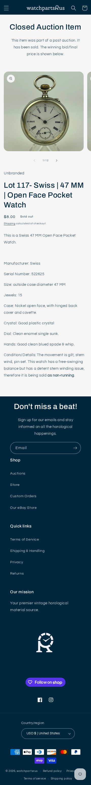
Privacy (16, 562)
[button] (6, 8)
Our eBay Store (23, 508)
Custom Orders (23, 496)
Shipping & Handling (27, 551)
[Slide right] (56, 160)
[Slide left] (34, 160)
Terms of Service (24, 539)
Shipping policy (61, 778)
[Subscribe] (75, 448)
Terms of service (35, 778)
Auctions (18, 473)
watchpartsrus (27, 770)
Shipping (9, 223)
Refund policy (52, 771)
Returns (17, 573)
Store (15, 485)
